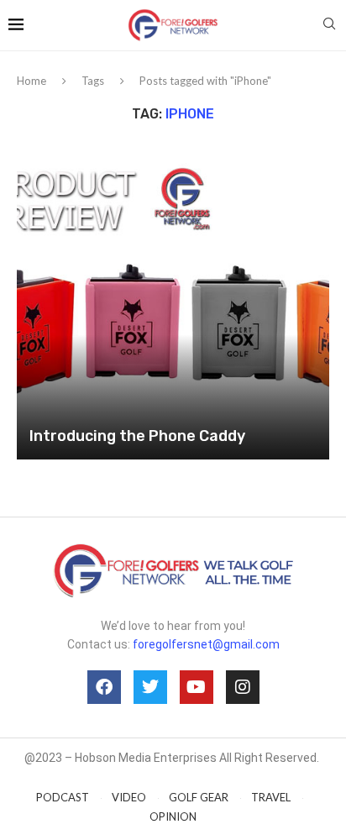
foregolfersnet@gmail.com (206, 644)
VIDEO (129, 797)
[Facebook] (104, 687)
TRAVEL (271, 797)
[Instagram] (243, 687)
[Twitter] (150, 687)
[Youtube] (196, 687)
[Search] (329, 25)
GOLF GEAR (198, 797)
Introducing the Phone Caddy (137, 436)
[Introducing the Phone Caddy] (173, 303)
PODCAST (62, 797)
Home (31, 80)
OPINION (173, 816)
